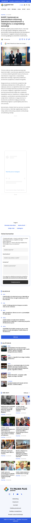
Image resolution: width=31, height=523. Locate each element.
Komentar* (6, 262)
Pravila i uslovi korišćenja (15, 514)
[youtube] (17, 494)
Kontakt (15, 505)
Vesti (8, 9)
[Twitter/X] (24, 39)
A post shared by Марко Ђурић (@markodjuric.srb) (17, 190)
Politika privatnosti (15, 508)
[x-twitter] (21, 494)
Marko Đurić (21, 225)
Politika (3, 14)
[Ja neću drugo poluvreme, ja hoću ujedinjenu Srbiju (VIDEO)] (23, 400)
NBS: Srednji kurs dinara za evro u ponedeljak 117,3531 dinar (16, 313)
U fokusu (3, 9)
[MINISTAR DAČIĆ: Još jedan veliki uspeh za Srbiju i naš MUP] (4, 376)
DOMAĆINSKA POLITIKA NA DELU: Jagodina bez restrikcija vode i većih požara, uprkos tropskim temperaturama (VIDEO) (18, 350)
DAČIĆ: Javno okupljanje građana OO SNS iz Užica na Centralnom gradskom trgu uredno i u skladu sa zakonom (8, 431)
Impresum (15, 502)
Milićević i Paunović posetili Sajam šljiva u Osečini (7, 452)
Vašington (20, 228)
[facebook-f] (13, 494)
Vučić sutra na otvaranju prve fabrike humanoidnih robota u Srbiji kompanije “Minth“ (7, 475)
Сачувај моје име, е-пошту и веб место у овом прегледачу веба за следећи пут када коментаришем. (15, 240)
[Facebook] (26, 39)
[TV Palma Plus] (7, 5)
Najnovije (6, 291)
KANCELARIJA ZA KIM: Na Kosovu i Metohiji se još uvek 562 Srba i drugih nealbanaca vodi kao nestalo (16, 298)
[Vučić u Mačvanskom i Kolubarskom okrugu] (23, 465)
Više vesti (5, 393)
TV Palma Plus (11, 519)
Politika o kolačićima (15, 511)
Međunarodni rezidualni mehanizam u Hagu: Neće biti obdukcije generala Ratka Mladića (8, 409)
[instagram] (9, 494)
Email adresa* (6, 254)
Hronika (14, 9)
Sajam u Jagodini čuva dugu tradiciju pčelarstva (19, 357)
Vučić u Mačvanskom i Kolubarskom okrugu (22, 472)
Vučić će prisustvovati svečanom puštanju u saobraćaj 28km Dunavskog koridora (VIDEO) (22, 430)
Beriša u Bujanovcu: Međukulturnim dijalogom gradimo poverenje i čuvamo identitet (22, 453)
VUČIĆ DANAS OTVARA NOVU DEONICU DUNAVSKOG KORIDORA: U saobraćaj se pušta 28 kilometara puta (16, 321)
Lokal (19, 9)
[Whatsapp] (20, 39)
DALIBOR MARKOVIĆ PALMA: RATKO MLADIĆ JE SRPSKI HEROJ (18, 383)
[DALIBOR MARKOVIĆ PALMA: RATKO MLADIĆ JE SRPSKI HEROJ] (4, 384)
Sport (24, 9)
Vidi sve (15, 337)
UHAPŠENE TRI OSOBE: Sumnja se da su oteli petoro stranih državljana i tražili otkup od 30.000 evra (15, 330)
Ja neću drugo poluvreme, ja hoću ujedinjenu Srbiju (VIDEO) (21, 409)
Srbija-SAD (11, 228)
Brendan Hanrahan (10, 225)
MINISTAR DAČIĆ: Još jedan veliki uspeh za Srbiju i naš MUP (17, 375)
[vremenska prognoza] (24, 5)
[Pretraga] (26, 5)
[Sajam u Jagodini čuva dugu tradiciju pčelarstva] (4, 358)
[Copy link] (29, 39)
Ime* (4, 246)
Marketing (15, 499)
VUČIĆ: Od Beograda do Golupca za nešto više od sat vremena (15, 306)
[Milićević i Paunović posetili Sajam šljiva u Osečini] (8, 444)
